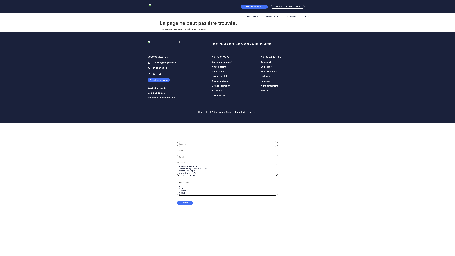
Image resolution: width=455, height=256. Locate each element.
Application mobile (157, 88)
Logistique (266, 67)
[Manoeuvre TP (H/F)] (227, 171)
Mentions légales (156, 93)
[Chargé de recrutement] (227, 166)
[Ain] (227, 186)
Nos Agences (272, 16)
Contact (307, 16)
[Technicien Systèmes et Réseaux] (227, 169)
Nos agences (218, 95)
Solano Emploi (219, 76)
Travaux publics (269, 71)
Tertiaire (265, 90)
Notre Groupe (290, 16)
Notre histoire (219, 67)
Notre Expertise (252, 16)
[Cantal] (227, 193)
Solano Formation (221, 86)
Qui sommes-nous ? (222, 62)
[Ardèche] (227, 191)
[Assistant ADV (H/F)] (227, 175)
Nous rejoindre (219, 71)
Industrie (265, 81)
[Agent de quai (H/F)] (227, 173)
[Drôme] (227, 195)
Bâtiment (265, 76)
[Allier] (227, 188)
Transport (266, 62)
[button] (308, 7)
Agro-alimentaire (269, 86)
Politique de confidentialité (161, 97)
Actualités (217, 90)
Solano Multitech (220, 81)
